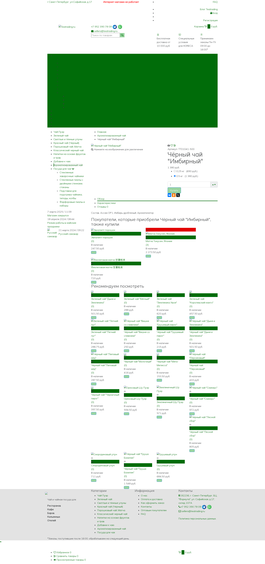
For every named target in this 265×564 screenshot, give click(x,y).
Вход (215, 12)
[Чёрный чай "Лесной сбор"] (203, 418)
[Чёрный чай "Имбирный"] (106, 145)
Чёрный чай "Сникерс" (202, 398)
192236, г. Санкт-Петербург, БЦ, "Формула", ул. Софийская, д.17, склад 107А (198, 499)
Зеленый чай (67, 63)
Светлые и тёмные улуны (74, 66)
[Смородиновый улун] (104, 454)
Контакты (59, 122)
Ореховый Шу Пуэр (135, 398)
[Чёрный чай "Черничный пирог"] (92, 387)
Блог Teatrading (209, 9)
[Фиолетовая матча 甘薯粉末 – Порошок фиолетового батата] (108, 259)
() (187, 171)
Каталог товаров (67, 55)
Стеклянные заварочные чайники (85, 96)
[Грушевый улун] (167, 454)
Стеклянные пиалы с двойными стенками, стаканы (94, 99)
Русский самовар (68, 233)
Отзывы (102, 206)
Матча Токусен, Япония (159, 241)
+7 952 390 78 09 (101, 26)
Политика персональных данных (197, 518)
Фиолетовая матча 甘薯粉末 (107, 267)
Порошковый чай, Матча (74, 74)
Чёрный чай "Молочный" (138, 361)
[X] (178, 195)
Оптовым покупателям (66, 125)
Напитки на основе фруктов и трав (80, 81)
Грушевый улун (166, 465)
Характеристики (106, 202)
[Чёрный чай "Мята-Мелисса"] (158, 354)
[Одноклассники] (174, 195)
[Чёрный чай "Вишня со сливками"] (138, 322)
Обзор (100, 198)
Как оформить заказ (65, 118)
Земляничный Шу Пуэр (170, 402)
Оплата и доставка (151, 499)
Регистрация (210, 20)
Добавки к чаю (68, 85)
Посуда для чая (68, 92)
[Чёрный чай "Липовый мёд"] (105, 355)
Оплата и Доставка (64, 114)
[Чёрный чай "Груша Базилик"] (138, 455)
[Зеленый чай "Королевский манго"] (190, 291)
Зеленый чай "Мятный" (137, 298)
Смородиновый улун (103, 465)
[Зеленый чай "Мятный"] (125, 291)
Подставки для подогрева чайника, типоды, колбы (94, 103)
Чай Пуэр (65, 59)
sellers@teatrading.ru (105, 31)
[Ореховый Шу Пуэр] (136, 387)
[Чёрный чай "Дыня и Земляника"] (203, 322)
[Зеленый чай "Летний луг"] (105, 322)
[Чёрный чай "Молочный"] (125, 354)
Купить (174, 190)
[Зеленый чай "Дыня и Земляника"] (92, 291)
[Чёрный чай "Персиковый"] (203, 355)
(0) (92, 241)
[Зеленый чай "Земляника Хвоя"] (158, 291)
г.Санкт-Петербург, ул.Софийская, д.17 (70, 1)
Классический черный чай (75, 77)
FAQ (215, 1)
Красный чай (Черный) (72, 70)
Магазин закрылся (58, 215)
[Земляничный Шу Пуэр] (171, 388)
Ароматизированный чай (74, 88)
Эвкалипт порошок (102, 237)
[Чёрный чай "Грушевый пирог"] (171, 322)
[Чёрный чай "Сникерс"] (203, 387)
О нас (57, 110)
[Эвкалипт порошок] (103, 229)
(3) (147, 244)
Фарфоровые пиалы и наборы (83, 107)
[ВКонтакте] (169, 195)
